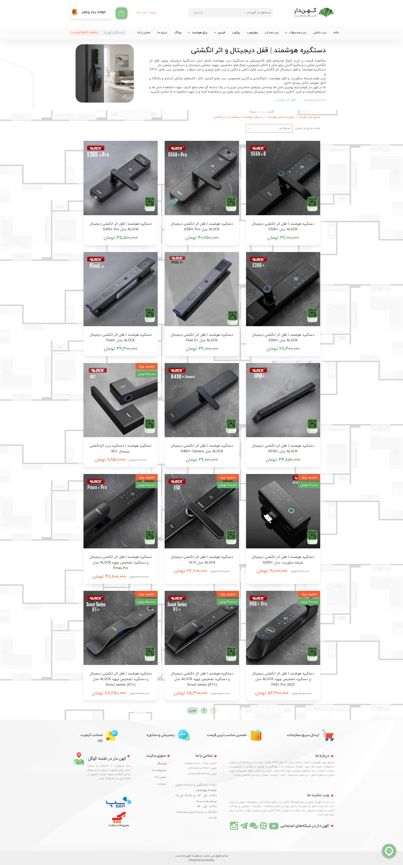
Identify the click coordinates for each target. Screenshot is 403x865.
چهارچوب (252, 33)
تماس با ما (143, 33)
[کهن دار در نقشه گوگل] (78, 758)
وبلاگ (177, 33)
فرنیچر (221, 33)
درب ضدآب (272, 33)
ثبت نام (141, 12)
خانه (336, 33)
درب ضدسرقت (297, 33)
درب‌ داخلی (320, 33)
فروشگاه (161, 764)
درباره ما (162, 33)
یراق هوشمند (199, 33)
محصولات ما (159, 770)
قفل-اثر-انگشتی (286, 100)
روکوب (236, 33)
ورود (153, 12)
